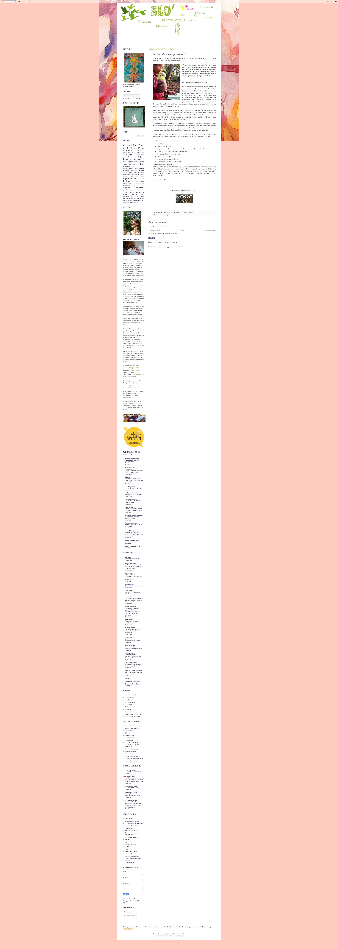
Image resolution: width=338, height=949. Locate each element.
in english (140, 176)
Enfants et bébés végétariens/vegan (130, 653)
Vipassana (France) (130, 751)
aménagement (140, 154)
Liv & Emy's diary (130, 486)
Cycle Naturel (129, 573)
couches (142, 161)
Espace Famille (129, 842)
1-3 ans (134, 145)
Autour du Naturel (130, 563)
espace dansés (135, 370)
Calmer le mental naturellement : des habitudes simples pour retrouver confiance (133, 577)
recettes (125, 192)
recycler (132, 192)
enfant (141, 164)
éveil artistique (139, 168)
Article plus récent (154, 230)
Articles (127, 912)
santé (142, 194)
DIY (130, 164)
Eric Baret (128, 733)
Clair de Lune (129, 828)
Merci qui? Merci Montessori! (130, 468)
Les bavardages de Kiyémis (133, 714)
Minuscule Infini (130, 770)
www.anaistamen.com (130, 387)
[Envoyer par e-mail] (185, 212)
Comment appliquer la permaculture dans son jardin (133, 647)
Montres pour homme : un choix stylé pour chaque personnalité (132, 630)
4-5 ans (133, 148)
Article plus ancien (210, 230)
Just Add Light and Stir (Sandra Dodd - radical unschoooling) (132, 460)
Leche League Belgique (132, 856)
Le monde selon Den (131, 800)
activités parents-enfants (133, 151)
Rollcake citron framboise (132, 592)
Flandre (125, 172)
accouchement (128, 150)
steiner (142, 198)
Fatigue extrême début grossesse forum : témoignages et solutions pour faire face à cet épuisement (132, 611)
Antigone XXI (129, 619)
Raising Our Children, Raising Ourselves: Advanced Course (133, 509)
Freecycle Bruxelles (131, 851)
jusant (170, 935)
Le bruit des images (131, 786)
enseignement (128, 166)
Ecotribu (127, 846)
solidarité (126, 198)
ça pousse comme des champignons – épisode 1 (132, 639)
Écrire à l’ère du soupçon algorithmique (132, 622)
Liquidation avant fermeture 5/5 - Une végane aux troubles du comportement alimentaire (134, 779)
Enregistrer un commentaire (159, 226)
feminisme (126, 170)
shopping (134, 196)
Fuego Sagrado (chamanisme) (134, 758)
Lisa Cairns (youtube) (131, 742)
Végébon (128, 557)
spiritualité (137, 198)
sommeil (131, 198)
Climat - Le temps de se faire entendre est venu (133, 673)
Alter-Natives (129, 818)
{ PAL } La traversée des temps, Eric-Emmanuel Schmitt (134, 471)
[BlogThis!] (186, 212)
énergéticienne (134, 368)
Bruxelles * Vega (130, 776)
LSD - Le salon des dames (132, 716)
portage (137, 190)
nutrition (126, 188)
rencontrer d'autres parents (133, 193)
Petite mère (128, 712)
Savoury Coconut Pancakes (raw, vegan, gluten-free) (133, 665)
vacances (130, 200)
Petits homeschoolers (131, 523)
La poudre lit (128, 704)
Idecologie (128, 597)
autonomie (126, 157)
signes (142, 196)
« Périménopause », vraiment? (134, 494)
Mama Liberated (130, 531)
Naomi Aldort (129, 507)
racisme (142, 190)
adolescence (140, 152)
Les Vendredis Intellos (131, 493)
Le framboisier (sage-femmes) (134, 823)
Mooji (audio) (129, 740)
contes (136, 161)
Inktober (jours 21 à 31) (132, 787)
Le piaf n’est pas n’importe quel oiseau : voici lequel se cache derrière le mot (134, 600)
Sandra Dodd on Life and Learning (132, 546)
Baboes (127, 839)
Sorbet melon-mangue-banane (134, 586)
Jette (143, 179)
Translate (137, 98)
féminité (141, 170)
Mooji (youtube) (130, 737)
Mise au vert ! (129, 637)
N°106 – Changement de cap (133, 488)
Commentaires (130, 915)
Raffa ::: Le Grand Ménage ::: (133, 670)
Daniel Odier (129, 730)
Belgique (141, 157)
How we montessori (131, 499)
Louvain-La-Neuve (139, 181)
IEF (132, 176)
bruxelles (127, 159)
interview (137, 179)
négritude (134, 185)
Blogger (180, 935)
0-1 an (160, 215)
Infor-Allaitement (130, 854)
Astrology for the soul (131, 749)
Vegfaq (127, 678)
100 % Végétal (129, 584)
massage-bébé (127, 183)
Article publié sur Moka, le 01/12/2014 (184, 190)
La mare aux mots (130, 702)
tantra (125, 200)
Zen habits (128, 754)
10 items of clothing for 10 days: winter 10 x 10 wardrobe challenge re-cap (134, 534)
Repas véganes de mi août (132, 558)
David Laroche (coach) (131, 756)
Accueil (182, 230)
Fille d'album (129, 700)
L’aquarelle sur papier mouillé (133, 771)
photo (132, 190)
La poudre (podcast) (131, 697)
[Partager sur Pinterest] (192, 212)
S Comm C (128, 477)
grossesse (127, 175)
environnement (129, 168)
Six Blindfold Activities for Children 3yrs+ (132, 501)
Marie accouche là (130, 695)
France (130, 172)
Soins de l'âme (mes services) (133, 726)
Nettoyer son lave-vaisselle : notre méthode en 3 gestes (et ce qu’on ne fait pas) (134, 566)
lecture (126, 181)
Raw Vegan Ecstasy (131, 662)
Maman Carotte (130, 627)
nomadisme (141, 185)
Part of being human (131, 463)
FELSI (126, 849)
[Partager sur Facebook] (190, 212)
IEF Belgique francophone (133, 681)
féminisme (134, 170)
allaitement (127, 154)
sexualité (126, 196)
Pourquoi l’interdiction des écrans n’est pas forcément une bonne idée (134, 480)
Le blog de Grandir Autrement (134, 515)
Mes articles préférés (131, 240)
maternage (166, 215)
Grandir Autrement (138, 172)
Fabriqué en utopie (130, 606)
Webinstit (128, 543)
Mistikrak (128, 709)
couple (125, 164)
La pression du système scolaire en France (132, 517)
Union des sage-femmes (132, 821)
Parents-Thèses (129, 862)
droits (134, 164)
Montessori (126, 185)
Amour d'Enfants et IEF (132, 540)
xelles (140, 202)
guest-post (135, 174)
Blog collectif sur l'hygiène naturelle (133, 684)
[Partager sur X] (188, 212)
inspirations (127, 179)
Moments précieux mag (132, 837)
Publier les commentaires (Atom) (167, 233)
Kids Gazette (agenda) (131, 830)
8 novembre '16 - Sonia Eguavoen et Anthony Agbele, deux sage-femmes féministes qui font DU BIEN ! (134, 804)
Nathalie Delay (129, 735)
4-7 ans (141, 148)
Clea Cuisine (128, 590)
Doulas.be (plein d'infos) (132, 826)
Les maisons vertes (130, 844)
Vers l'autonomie (130, 645)
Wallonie (135, 202)
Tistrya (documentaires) (132, 728)
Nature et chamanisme (132, 761)
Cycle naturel (129, 707)
